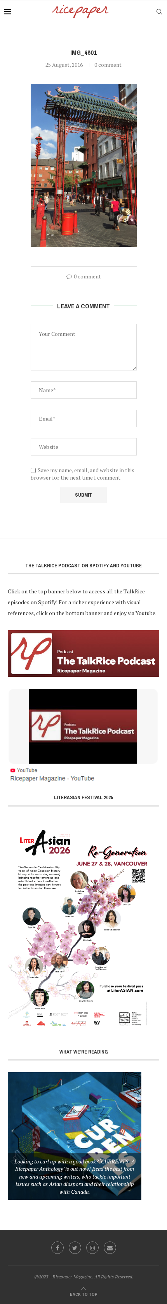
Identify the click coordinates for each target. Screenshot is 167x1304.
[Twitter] (75, 1247)
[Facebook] (57, 1247)
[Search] (159, 11)
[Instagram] (92, 1247)
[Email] (110, 1247)
